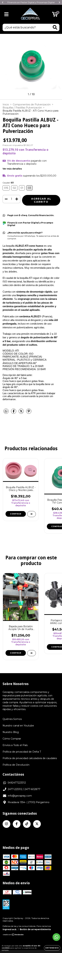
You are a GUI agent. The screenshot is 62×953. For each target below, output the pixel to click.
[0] (55, 15)
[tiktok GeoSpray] (27, 824)
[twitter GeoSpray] (37, 824)
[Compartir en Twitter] (21, 412)
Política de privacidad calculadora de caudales (30, 758)
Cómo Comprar (12, 738)
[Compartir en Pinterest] (28, 412)
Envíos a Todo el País (15, 745)
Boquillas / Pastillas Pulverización (22, 107)
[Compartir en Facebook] (14, 412)
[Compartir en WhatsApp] (6, 411)
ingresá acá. (10, 929)
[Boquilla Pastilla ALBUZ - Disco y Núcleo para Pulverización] (31, 514)
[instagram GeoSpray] (6, 824)
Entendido (52, 948)
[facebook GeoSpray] (16, 824)
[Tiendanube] (13, 935)
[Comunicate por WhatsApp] (56, 937)
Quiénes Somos (12, 719)
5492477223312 (17, 782)
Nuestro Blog (11, 732)
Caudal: (8, 182)
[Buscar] (55, 27)
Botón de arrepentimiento (35, 929)
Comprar (15, 514)
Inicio (6, 104)
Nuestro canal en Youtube (18, 725)
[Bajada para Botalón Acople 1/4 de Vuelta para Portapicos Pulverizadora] (31, 653)
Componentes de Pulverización (32, 104)
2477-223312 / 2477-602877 (24, 789)
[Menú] (6, 14)
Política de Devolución (16, 764)
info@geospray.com (20, 795)
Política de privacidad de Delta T (22, 751)
